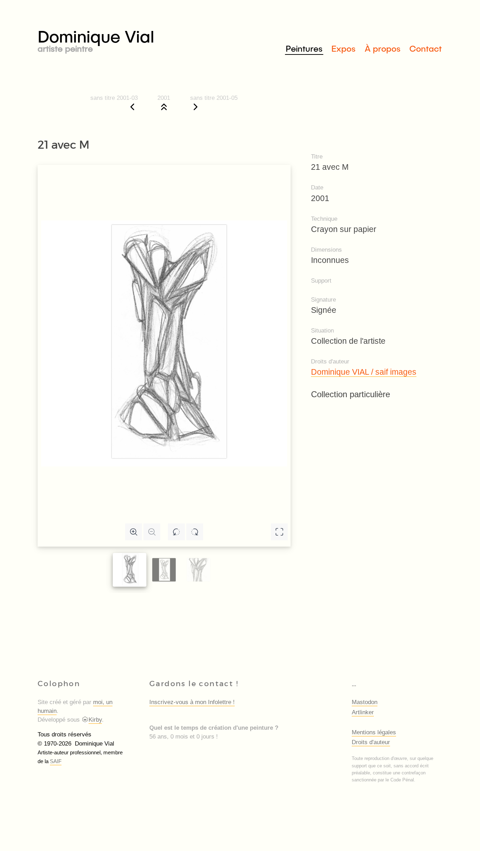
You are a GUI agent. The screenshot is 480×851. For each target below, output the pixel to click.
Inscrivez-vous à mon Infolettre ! (192, 702)
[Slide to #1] (130, 570)
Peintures (304, 48)
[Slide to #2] (198, 569)
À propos (383, 48)
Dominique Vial (96, 39)
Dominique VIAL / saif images (363, 371)
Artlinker (363, 712)
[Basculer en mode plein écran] (279, 531)
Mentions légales (374, 732)
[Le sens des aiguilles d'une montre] (194, 531)
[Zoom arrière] (151, 531)
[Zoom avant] (133, 531)
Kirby (95, 719)
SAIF (55, 761)
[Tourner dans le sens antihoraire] (176, 531)
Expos (343, 48)
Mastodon (364, 702)
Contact (425, 48)
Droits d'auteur (371, 742)
